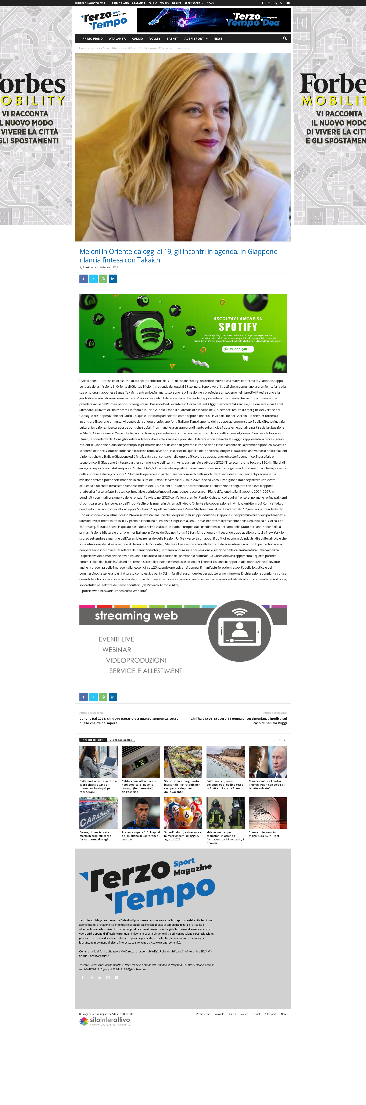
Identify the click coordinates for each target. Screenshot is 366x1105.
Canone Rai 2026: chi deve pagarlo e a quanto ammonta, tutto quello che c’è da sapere (129, 720)
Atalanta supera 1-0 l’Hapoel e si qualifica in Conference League (141, 835)
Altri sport (192, 3)
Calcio (152, 3)
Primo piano (120, 3)
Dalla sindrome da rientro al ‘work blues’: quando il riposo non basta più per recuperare (98, 786)
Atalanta (138, 3)
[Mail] (281, 3)
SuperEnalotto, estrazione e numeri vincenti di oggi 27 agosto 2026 (183, 835)
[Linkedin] (275, 3)
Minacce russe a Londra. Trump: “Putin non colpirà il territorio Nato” (267, 784)
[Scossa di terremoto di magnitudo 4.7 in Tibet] (268, 813)
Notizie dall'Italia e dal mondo (106, 48)
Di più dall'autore (121, 739)
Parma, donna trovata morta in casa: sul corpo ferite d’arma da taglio (95, 835)
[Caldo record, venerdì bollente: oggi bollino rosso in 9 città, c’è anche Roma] (226, 762)
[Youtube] (288, 3)
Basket (176, 3)
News (210, 3)
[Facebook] (262, 3)
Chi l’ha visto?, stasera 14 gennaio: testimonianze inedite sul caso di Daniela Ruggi (239, 720)
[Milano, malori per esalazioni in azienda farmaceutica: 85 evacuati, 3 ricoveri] (226, 813)
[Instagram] (269, 3)
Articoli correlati (93, 739)
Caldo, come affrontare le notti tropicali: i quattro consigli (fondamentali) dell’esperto (139, 786)
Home (82, 48)
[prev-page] (280, 740)
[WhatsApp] (103, 279)
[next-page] (285, 740)
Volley (164, 3)
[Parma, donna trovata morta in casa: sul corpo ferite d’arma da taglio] (98, 813)
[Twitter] (93, 279)
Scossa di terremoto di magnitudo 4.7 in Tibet (264, 834)
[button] (285, 38)
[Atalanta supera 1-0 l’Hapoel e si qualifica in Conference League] (141, 813)
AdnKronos (89, 267)
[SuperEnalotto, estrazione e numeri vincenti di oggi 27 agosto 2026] (183, 813)
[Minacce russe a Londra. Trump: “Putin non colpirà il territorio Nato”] (268, 762)
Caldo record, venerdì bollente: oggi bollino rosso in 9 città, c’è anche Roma (225, 784)
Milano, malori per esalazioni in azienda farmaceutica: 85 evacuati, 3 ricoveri (225, 837)
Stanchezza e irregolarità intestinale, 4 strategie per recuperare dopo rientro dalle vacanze (182, 786)
